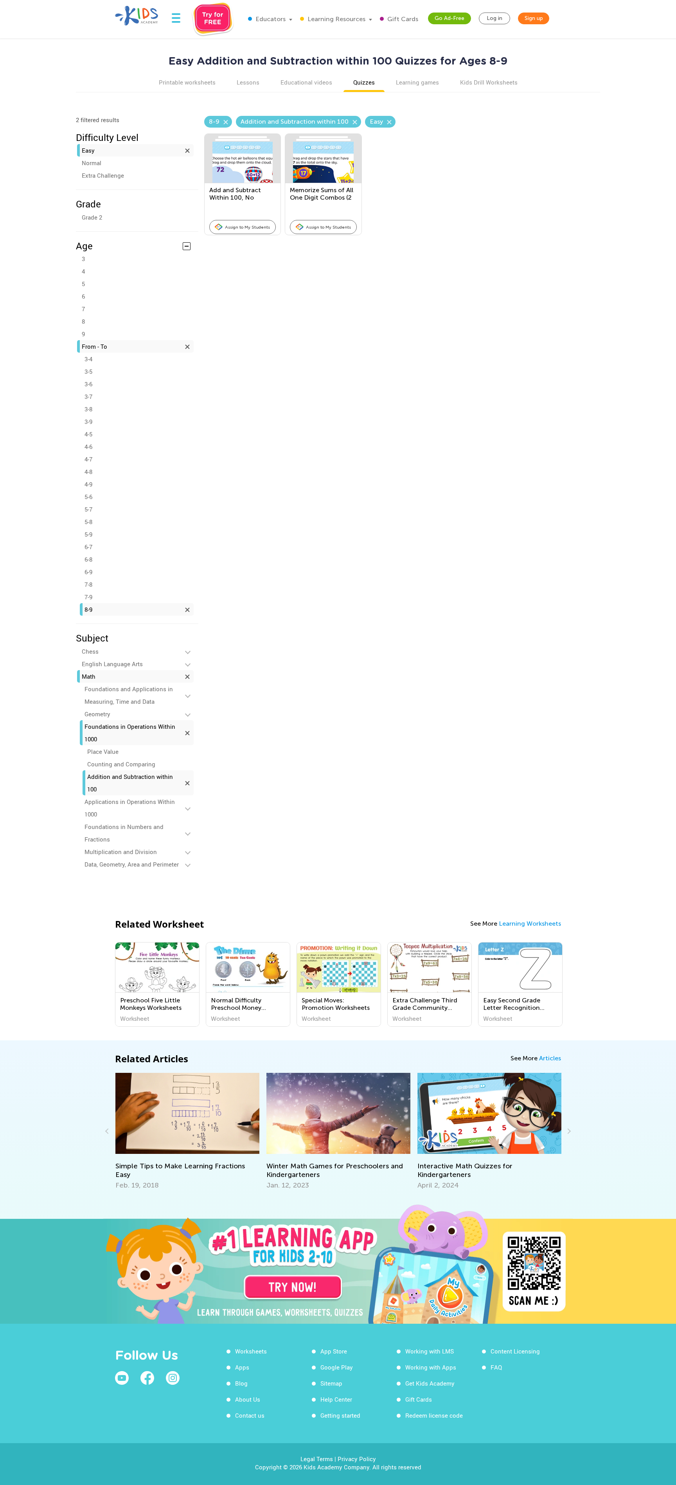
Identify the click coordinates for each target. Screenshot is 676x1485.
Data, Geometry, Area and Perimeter (131, 864)
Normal (91, 163)
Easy (88, 150)
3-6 (88, 384)
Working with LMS (429, 1351)
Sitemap (331, 1383)
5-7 (88, 509)
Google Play (336, 1367)
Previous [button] (108, 1131)
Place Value (103, 751)
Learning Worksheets (530, 923)
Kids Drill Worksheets (489, 82)
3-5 (88, 371)
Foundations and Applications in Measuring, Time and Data (128, 695)
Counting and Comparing (121, 764)
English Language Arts (112, 664)
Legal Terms (316, 1459)
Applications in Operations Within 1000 (129, 808)
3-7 (88, 396)
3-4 (88, 359)
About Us (247, 1399)
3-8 (88, 409)
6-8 (88, 559)
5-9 (88, 534)
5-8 (88, 522)
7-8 (88, 584)
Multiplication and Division (120, 852)
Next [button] (568, 1131)
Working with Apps (430, 1367)
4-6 (88, 447)
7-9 (88, 597)
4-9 (88, 484)
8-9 (88, 609)
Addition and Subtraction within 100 (130, 783)
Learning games (417, 82)
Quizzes (364, 82)
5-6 (88, 497)
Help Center (336, 1399)
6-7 (88, 547)
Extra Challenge (103, 175)
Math (88, 676)
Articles (550, 1058)
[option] (157, 984)
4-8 (88, 472)
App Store (333, 1351)
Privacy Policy (357, 1459)
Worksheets (251, 1351)
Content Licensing (515, 1351)
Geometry (97, 714)
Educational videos (306, 82)
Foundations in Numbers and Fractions (124, 833)
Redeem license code (434, 1415)
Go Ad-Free (449, 18)
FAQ (496, 1367)
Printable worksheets (187, 82)
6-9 (88, 572)
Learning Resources (335, 19)
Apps (242, 1367)
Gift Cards (402, 19)
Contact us (249, 1415)
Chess (90, 651)
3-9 (88, 421)
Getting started (340, 1415)
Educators (270, 19)
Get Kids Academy (430, 1383)
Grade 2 (92, 217)
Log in (494, 18)
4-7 (88, 459)
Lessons (248, 82)
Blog (241, 1383)
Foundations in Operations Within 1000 (129, 733)
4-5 (88, 434)
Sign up (534, 18)
